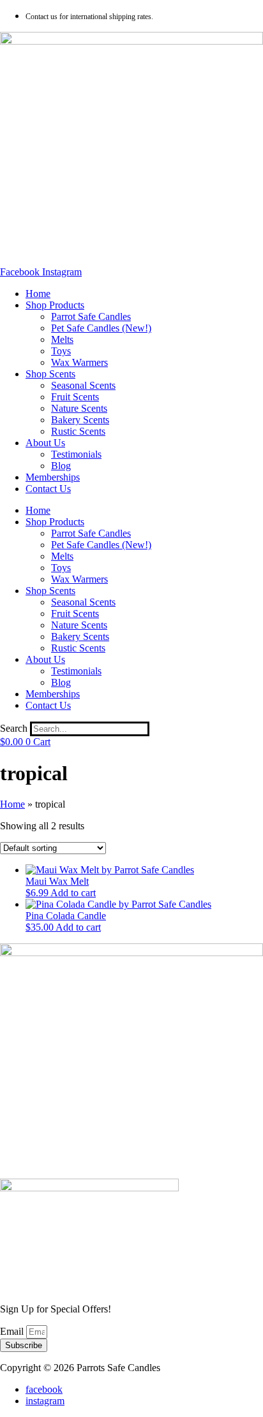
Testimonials (76, 454)
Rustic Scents (78, 431)
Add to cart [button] (73, 892)
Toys (61, 350)
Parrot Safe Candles (91, 316)
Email (13, 1331)
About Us (45, 442)
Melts (62, 339)
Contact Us (48, 488)
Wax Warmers (79, 362)
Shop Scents (50, 373)
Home (38, 293)
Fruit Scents (75, 396)
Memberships (53, 477)
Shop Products (55, 305)
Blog (61, 465)
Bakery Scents (80, 419)
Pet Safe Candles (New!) (101, 328)
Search (13, 728)
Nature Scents (79, 408)
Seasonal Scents (83, 385)
